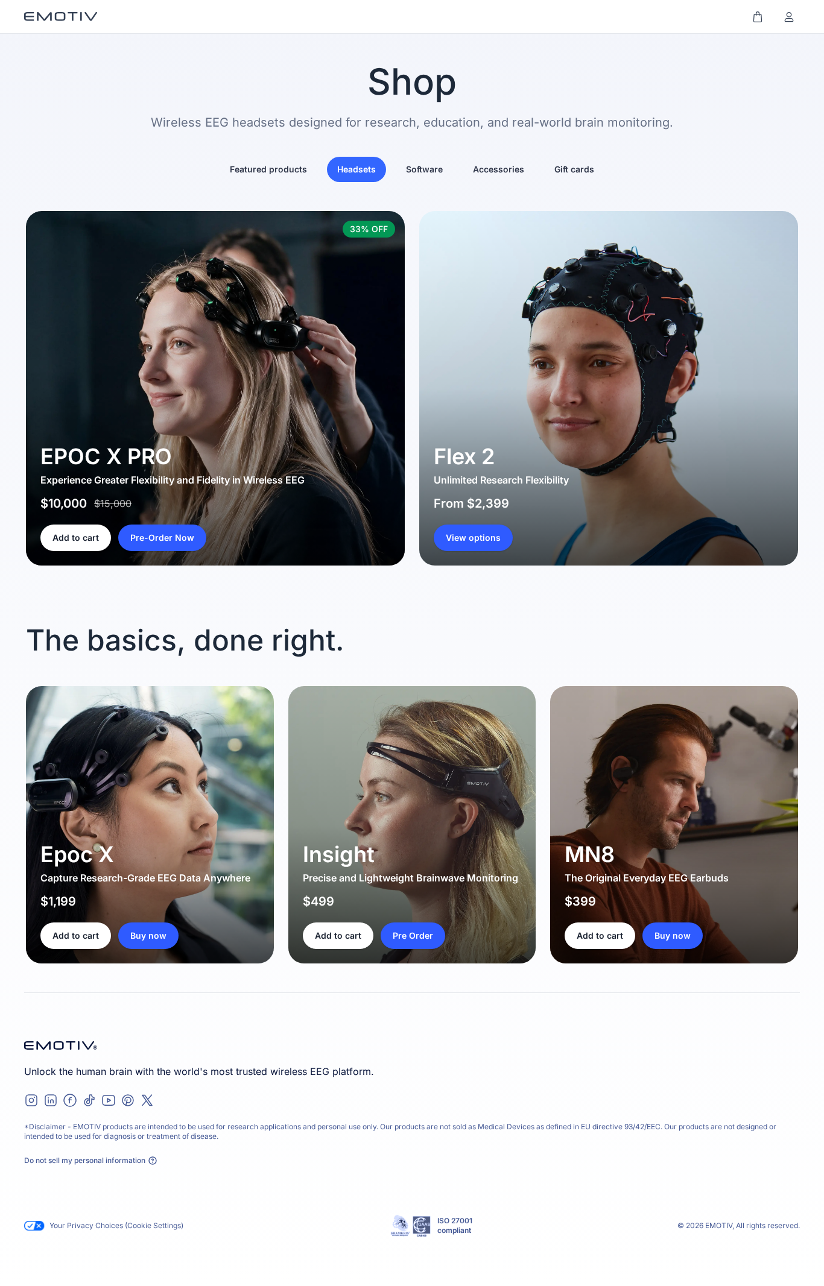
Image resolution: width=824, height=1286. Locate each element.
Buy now (148, 935)
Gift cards (574, 169)
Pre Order (413, 935)
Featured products (268, 169)
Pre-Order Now (162, 537)
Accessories (498, 169)
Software (424, 169)
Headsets (356, 169)
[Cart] (758, 17)
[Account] (789, 17)
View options (473, 537)
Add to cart (75, 537)
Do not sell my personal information (84, 1160)
